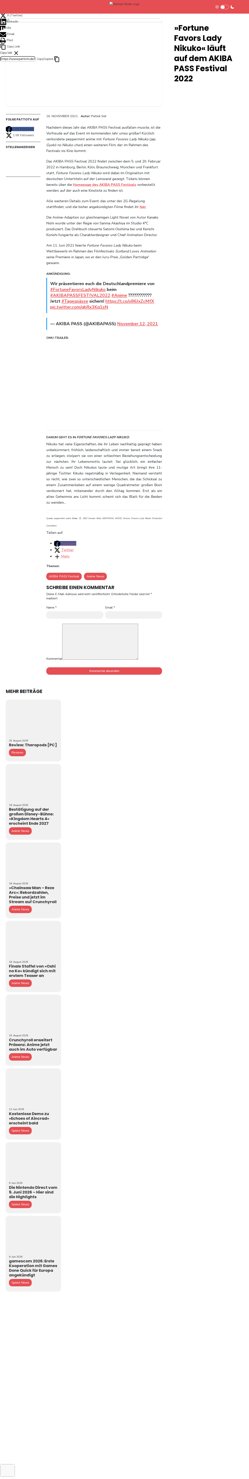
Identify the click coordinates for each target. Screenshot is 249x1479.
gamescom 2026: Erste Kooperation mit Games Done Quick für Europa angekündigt (33, 1268)
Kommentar (54, 659)
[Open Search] (239, 6)
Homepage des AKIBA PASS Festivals (104, 184)
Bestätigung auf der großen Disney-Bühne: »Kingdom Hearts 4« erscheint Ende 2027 (31, 816)
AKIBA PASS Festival (64, 576)
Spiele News (20, 1131)
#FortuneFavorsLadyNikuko (78, 289)
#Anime (119, 295)
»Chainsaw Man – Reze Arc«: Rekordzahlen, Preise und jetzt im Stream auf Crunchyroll (33, 895)
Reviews (17, 752)
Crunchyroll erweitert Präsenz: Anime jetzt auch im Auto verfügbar (33, 1044)
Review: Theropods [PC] (33, 745)
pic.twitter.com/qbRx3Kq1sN (79, 307)
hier (143, 207)
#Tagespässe (74, 301)
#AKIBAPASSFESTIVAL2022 (80, 295)
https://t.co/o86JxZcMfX (129, 301)
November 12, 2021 (137, 324)
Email (110, 607)
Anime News (95, 576)
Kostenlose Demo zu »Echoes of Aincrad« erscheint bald (29, 1118)
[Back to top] (239, 1469)
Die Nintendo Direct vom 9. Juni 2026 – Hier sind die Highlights (33, 1192)
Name (51, 607)
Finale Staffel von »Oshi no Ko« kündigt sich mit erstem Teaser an (32, 970)
